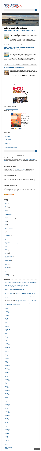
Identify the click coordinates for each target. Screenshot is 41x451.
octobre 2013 (7, 411)
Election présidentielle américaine (10, 218)
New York (6, 250)
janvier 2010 (6, 440)
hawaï (6, 224)
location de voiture (29, 64)
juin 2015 (6, 397)
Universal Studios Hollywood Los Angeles (12, 243)
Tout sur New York (7, 137)
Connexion (6, 444)
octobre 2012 (7, 414)
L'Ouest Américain (7, 235)
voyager (24, 44)
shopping (21, 44)
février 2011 (6, 426)
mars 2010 (6, 437)
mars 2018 (6, 376)
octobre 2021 (7, 351)
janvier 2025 (6, 323)
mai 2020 (6, 362)
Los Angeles (7, 242)
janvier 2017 (6, 387)
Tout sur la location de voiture (9, 146)
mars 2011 (6, 425)
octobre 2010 (7, 432)
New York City (7, 252)
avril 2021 (6, 354)
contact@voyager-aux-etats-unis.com (12, 109)
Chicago (6, 210)
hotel (5, 231)
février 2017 (6, 386)
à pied (6, 200)
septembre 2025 (7, 316)
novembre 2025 (7, 314)
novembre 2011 (7, 419)
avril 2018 (6, 375)
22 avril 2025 (16, 49)
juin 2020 (6, 361)
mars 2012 (6, 418)
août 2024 (6, 330)
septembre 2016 (7, 391)
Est (5, 220)
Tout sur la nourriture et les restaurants (11, 147)
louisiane (6, 245)
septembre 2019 (7, 366)
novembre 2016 (7, 390)
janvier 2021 (6, 355)
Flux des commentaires (8, 447)
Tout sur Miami (7, 140)
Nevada (6, 249)
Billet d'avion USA (7, 64)
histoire (6, 227)
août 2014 (6, 407)
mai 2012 (6, 416)
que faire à (6, 261)
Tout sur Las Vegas (8, 139)
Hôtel (5, 229)
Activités (6, 202)
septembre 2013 (7, 412)
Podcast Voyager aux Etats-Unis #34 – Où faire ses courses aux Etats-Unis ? (20, 30)
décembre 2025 (7, 312)
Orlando (6, 254)
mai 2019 (6, 368)
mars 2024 (6, 337)
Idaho (5, 232)
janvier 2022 (6, 350)
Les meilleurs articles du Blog (9, 135)
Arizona (6, 203)
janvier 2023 (6, 343)
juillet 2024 (6, 332)
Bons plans (12, 64)
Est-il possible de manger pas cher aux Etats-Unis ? (14, 67)
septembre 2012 (7, 415)
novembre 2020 (7, 357)
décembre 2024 (7, 325)
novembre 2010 (7, 430)
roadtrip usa (18, 44)
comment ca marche (20, 64)
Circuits (16, 64)
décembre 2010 (7, 429)
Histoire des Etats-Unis (8, 228)
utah (5, 271)
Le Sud (6, 238)
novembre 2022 (7, 344)
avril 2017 (6, 383)
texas (5, 270)
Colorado (6, 213)
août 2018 (6, 373)
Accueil (6, 133)
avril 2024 (6, 336)
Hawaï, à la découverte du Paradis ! (10, 281)
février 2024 (6, 339)
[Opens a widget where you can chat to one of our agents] (37, 449)
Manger (8, 44)
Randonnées (7, 263)
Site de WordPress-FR (8, 448)
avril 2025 (6, 319)
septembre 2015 (7, 394)
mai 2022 (6, 348)
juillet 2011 (6, 422)
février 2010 (6, 439)
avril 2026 (6, 308)
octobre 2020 (7, 358)
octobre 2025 (7, 315)
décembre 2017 (7, 379)
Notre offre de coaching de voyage (23, 176)
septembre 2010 (7, 433)
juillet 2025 (6, 318)
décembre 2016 (7, 389)
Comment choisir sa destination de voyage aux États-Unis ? (14, 286)
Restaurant (13, 77)
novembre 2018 (7, 369)
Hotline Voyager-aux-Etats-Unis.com (19, 169)
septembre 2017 (7, 382)
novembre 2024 (7, 326)
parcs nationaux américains (9, 256)
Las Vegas (6, 236)
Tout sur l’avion (7, 144)
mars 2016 (6, 393)
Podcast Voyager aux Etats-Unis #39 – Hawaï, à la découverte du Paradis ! (16, 285)
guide (5, 44)
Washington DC (7, 277)
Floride (6, 221)
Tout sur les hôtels (7, 143)
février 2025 (6, 322)
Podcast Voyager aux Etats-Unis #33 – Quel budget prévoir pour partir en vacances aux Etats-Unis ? (19, 47)
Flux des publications (8, 445)
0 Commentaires (22, 49)
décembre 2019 (7, 365)
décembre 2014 (7, 404)
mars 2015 (6, 400)
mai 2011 (6, 423)
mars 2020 (6, 364)
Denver (6, 217)
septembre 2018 (7, 372)
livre (5, 239)
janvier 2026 (6, 311)
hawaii (6, 225)
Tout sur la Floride (7, 136)
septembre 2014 (7, 405)
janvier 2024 (6, 340)
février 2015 (6, 401)
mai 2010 (6, 436)
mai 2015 (6, 398)
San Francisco (7, 267)
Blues (6, 206)
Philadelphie (6, 257)
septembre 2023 (7, 341)
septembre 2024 (7, 329)
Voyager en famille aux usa (9, 275)
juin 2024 (6, 333)
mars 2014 (6, 408)
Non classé (6, 253)
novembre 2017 (7, 380)
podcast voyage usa (13, 44)
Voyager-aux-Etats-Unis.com (9, 49)
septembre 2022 (7, 347)
